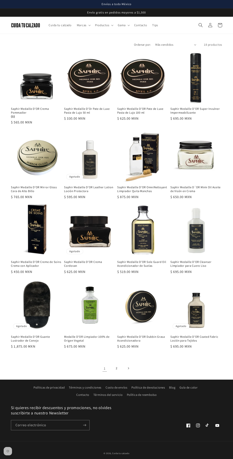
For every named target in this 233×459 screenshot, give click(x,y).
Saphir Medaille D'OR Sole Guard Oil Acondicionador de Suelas (141, 264)
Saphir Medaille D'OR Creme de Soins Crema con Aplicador (36, 264)
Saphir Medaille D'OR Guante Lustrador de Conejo (30, 338)
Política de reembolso (142, 395)
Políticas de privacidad (49, 387)
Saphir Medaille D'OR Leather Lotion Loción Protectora (88, 189)
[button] (83, 25)
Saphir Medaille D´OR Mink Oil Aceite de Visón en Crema (195, 189)
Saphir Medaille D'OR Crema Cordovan (83, 264)
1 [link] (105, 368)
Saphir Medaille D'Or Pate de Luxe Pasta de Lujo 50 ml (87, 111)
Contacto (82, 395)
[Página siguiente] (128, 368)
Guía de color (188, 387)
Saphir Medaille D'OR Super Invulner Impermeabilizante (195, 111)
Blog (172, 387)
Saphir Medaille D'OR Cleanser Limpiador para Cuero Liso (191, 264)
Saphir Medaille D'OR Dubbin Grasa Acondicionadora (141, 338)
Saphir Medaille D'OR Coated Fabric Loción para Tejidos (194, 338)
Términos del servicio (108, 395)
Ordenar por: (142, 45)
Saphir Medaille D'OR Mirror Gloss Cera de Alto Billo (34, 189)
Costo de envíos (116, 387)
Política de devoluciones (148, 387)
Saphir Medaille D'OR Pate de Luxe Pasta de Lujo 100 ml (140, 111)
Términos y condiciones (85, 387)
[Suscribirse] (84, 425)
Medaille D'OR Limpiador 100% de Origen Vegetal (86, 338)
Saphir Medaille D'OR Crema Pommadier (30, 111)
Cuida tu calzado (120, 453)
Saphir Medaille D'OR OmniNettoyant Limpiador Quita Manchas (142, 189)
